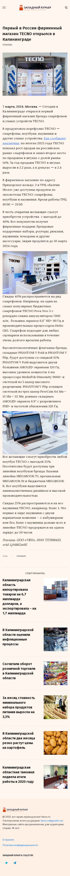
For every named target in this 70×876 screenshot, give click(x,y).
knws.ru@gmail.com (52, 820)
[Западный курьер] (35, 7)
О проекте (8, 839)
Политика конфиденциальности (20, 845)
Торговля (21, 556)
